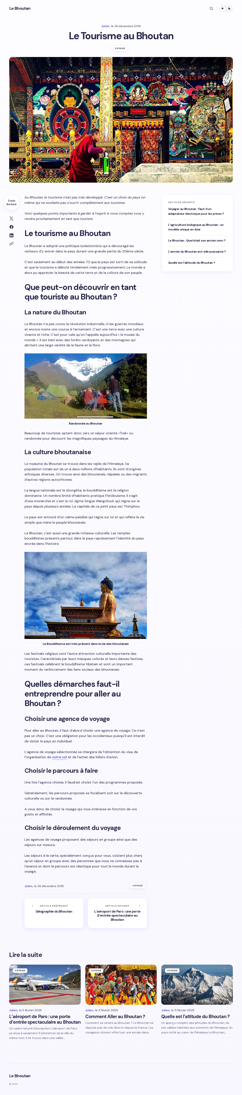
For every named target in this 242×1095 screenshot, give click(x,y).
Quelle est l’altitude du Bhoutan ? (191, 263)
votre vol (59, 757)
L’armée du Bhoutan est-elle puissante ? (197, 252)
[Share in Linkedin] (11, 235)
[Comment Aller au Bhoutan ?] (121, 985)
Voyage (120, 48)
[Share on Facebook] (11, 227)
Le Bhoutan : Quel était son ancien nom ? (196, 241)
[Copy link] (11, 244)
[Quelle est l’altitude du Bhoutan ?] (197, 985)
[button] (211, 8)
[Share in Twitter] (11, 218)
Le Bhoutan (19, 8)
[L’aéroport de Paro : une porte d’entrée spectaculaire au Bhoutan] (117, 913)
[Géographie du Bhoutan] (53, 913)
